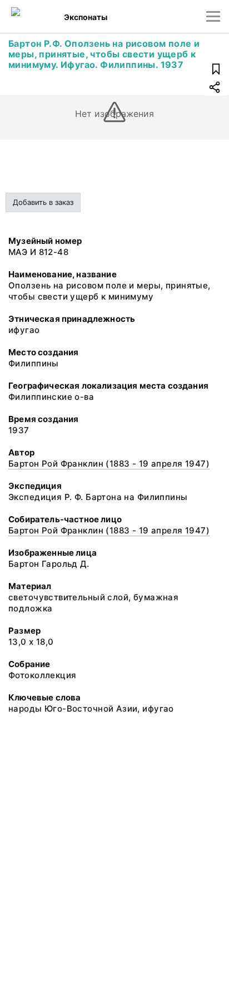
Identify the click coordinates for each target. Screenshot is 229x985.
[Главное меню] (213, 16)
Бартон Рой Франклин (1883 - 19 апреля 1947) (109, 463)
